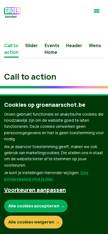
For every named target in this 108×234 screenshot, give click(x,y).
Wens (95, 45)
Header (74, 45)
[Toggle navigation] (96, 13)
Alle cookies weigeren (31, 222)
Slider (31, 45)
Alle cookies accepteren (33, 206)
